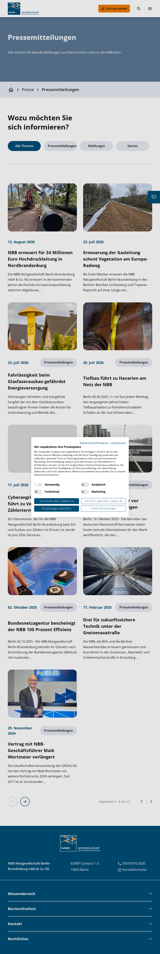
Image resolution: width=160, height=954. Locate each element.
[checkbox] (38, 485)
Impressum (118, 443)
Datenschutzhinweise (94, 443)
